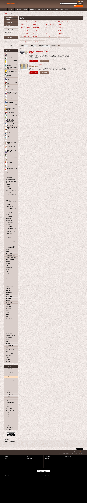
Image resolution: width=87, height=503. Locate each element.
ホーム (7, 456)
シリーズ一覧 (28, 456)
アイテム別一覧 (48, 456)
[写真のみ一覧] (56, 45)
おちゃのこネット (79, 451)
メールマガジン (9, 22)
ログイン (7, 458)
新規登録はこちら (29, 458)
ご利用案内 (8, 19)
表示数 (22, 45)
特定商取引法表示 (9, 17)
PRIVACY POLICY (9, 37)
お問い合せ (8, 25)
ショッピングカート (68, 456)
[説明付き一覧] (59, 45)
